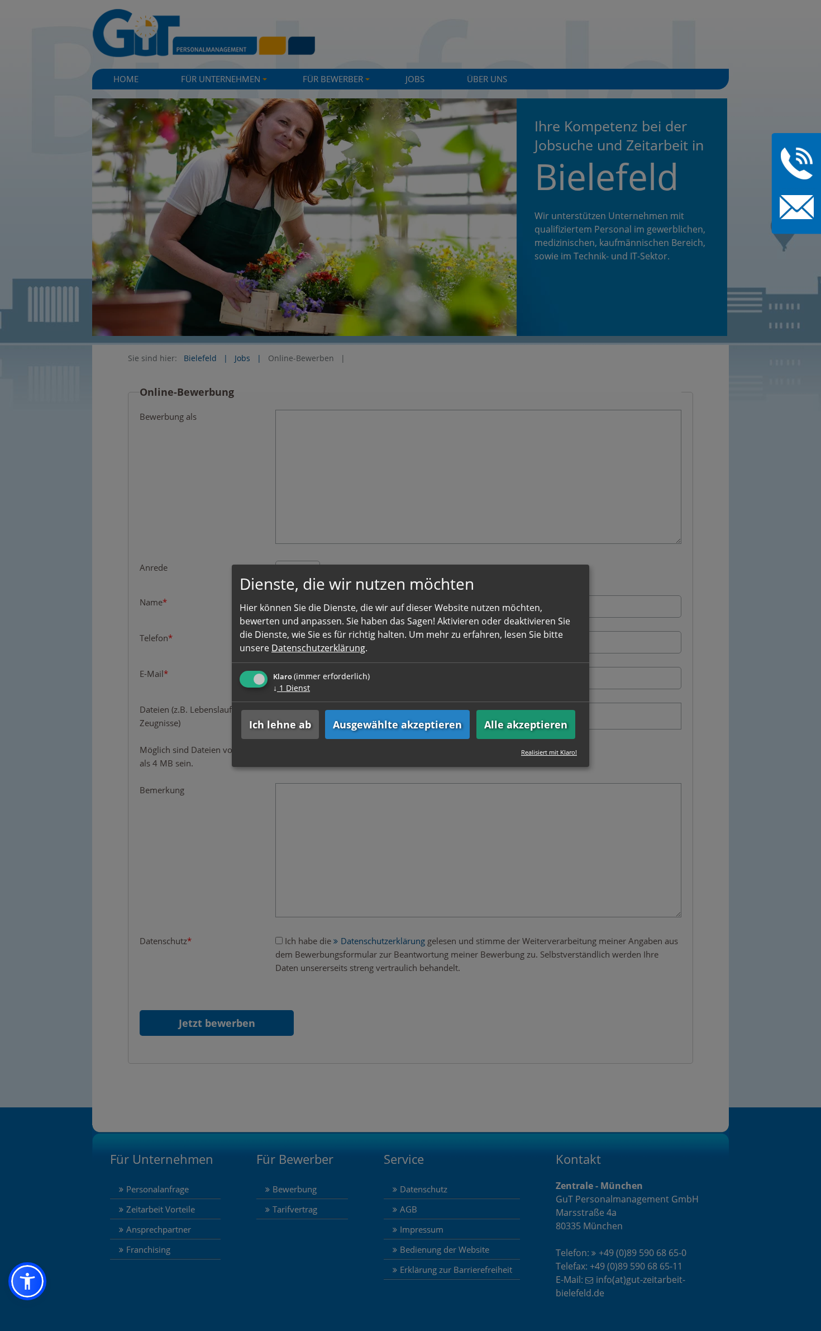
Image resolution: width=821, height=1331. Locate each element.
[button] (27, 1281)
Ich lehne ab (280, 724)
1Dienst (291, 688)
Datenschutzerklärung (318, 648)
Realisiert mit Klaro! (549, 752)
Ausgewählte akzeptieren (397, 724)
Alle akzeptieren (525, 724)
